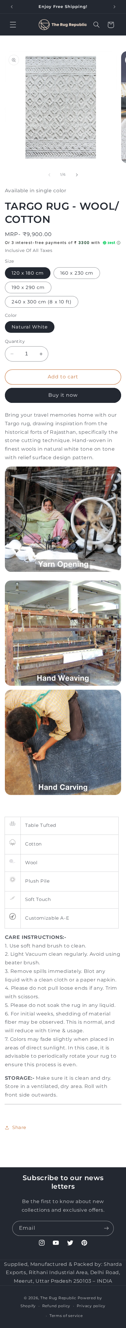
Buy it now (63, 395)
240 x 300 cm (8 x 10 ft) (42, 302)
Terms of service (66, 1316)
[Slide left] (49, 175)
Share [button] (19, 1127)
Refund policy (56, 1306)
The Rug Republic (58, 1298)
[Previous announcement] (11, 6)
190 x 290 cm (28, 287)
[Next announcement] (114, 6)
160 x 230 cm (76, 273)
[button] (13, 25)
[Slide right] (76, 175)
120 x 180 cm (28, 273)
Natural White (30, 327)
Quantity (15, 341)
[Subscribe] (106, 1228)
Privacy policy (91, 1306)
